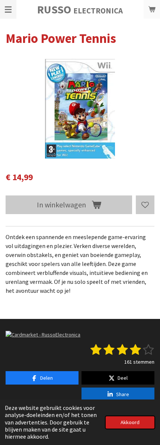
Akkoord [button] (130, 422)
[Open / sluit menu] (8, 9)
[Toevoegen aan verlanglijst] (145, 204)
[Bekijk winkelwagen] (152, 9)
